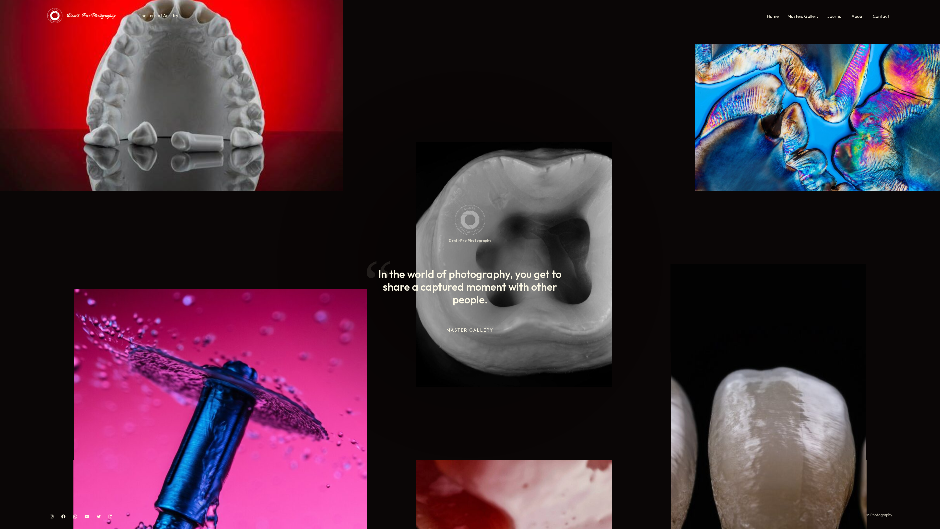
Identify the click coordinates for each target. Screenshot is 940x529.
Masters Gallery (803, 16)
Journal (835, 16)
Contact (881, 16)
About (857, 16)
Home (773, 16)
